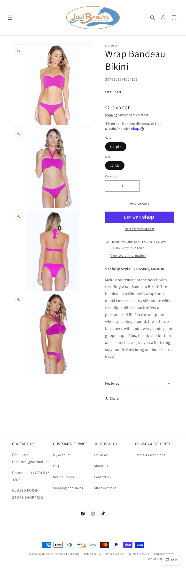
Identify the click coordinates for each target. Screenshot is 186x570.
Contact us (102, 477)
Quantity (111, 176)
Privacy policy (115, 553)
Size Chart (113, 92)
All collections (105, 488)
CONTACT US (23, 443)
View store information (128, 255)
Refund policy (92, 553)
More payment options (140, 228)
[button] (10, 17)
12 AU (114, 165)
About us (101, 466)
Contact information (161, 558)
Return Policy (63, 477)
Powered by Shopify (66, 553)
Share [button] (114, 398)
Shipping (111, 115)
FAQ (56, 466)
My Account (62, 455)
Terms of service (139, 553)
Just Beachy (46, 553)
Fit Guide (101, 455)
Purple (115, 146)
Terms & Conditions (150, 455)
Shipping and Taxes (68, 488)
